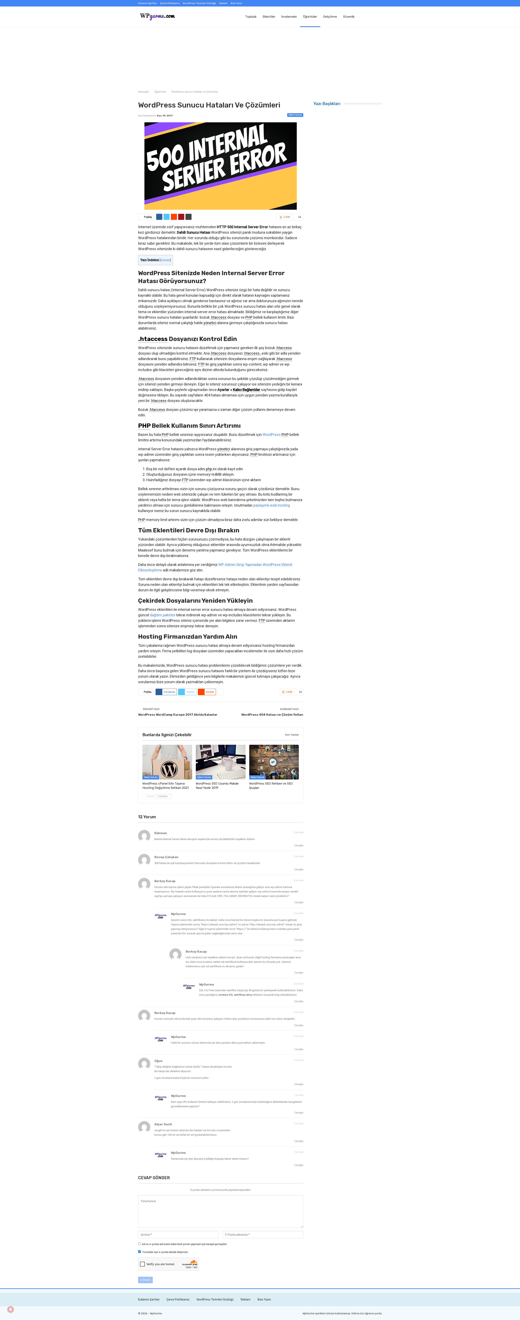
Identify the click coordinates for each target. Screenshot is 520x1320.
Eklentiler (269, 16)
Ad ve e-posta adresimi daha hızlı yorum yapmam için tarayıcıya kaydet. (184, 1244)
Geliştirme (330, 16)
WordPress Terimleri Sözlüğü (199, 3)
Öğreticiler (310, 16)
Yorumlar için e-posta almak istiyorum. (165, 1252)
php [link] (209, 469)
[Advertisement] (260, 57)
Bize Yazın (236, 3)
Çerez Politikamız (170, 3)
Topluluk (251, 16)
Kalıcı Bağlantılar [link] (246, 390)
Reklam (223, 3)
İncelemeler (289, 16)
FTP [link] (193, 359)
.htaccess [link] (218, 317)
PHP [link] (248, 317)
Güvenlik (348, 16)
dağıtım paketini (162, 615)
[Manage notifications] (10, 1309)
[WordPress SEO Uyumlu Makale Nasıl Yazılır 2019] (221, 762)
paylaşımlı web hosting (271, 505)
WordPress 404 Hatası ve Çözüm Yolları (272, 714)
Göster (165, 260)
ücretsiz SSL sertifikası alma (235, 994)
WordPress (272, 434)
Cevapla (298, 845)
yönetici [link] (210, 323)
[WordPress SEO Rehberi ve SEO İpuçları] (274, 762)
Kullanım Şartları (147, 3)
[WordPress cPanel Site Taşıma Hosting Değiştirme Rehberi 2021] (167, 762)
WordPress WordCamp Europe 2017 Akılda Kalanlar (177, 714)
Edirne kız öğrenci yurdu (367, 1313)
